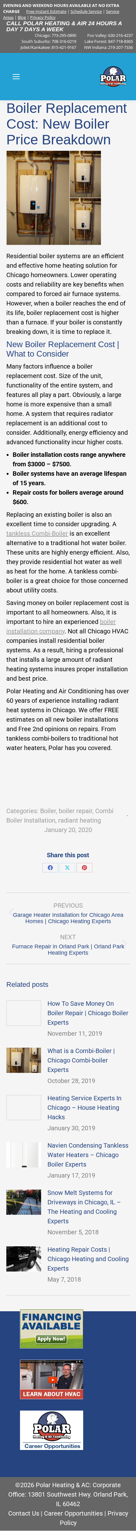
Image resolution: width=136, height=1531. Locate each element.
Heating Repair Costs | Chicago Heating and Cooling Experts (88, 1259)
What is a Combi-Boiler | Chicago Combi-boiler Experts (81, 1060)
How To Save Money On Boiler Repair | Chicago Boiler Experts (87, 1013)
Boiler (48, 811)
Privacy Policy (43, 17)
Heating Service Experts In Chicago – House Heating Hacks (84, 1107)
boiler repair (75, 811)
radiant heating (79, 820)
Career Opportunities (73, 1513)
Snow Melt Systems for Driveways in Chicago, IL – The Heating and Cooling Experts (84, 1207)
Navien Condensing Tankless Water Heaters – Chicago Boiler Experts (87, 1155)
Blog (22, 17)
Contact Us (23, 1513)
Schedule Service (86, 11)
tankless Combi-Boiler (37, 533)
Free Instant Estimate (46, 11)
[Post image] (23, 1013)
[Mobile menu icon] (16, 77)
